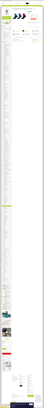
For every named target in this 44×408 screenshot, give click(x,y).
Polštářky (4, 98)
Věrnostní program (30, 22)
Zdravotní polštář (5, 131)
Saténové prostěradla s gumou (6, 117)
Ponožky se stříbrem (5, 172)
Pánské (4, 239)
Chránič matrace (5, 122)
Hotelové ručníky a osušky (6, 68)
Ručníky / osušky (4, 56)
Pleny (3, 135)
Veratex (4, 103)
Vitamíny (4, 39)
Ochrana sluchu (4, 236)
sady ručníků (4, 64)
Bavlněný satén (4, 80)
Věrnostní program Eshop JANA (30, 385)
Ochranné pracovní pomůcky (6, 250)
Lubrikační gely (4, 278)
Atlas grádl (4, 107)
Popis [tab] (13, 37)
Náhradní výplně (5, 129)
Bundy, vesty (4, 210)
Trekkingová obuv (5, 262)
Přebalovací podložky (5, 142)
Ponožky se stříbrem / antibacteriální (7, 181)
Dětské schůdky (5, 146)
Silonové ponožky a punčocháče (6, 173)
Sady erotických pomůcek (6, 281)
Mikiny (4, 203)
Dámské (4, 240)
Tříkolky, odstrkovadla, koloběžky (6, 169)
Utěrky (4, 57)
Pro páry (4, 277)
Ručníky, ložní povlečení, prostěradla (7, 28)
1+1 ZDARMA (4, 32)
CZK (38, 1)
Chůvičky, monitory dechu (6, 160)
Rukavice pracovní (5, 237)
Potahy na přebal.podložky (6, 147)
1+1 (3, 29)
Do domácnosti (4, 267)
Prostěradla (4, 108)
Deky (3, 37)
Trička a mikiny (4, 223)
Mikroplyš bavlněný (5, 89)
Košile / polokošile (5, 199)
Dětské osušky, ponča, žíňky (6, 145)
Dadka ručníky (4, 70)
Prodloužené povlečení (5, 95)
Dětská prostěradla (5, 124)
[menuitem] (3, 5)
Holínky (4, 264)
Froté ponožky (5, 187)
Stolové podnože (4, 252)
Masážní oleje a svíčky (5, 279)
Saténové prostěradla (5, 116)
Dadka (4, 120)
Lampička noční (4, 159)
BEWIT (4, 43)
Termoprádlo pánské (5, 197)
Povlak (4, 104)
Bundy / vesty (4, 198)
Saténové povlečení (5, 84)
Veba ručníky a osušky (5, 71)
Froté (3, 110)
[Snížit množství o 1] (30, 19)
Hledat (27, 3)
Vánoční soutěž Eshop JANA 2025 (22, 379)
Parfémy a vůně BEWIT (5, 46)
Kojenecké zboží (4, 134)
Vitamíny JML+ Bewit (5, 41)
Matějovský (4, 118)
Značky (3, 282)
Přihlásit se (4, 348)
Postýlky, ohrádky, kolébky (6, 155)
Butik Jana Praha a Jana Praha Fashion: (30, 392)
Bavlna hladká (4, 79)
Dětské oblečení (5, 212)
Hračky (3, 266)
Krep (3, 81)
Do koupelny (4, 269)
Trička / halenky (5, 202)
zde (24, 404)
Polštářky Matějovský (5, 105)
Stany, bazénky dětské (5, 161)
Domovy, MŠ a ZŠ (4, 253)
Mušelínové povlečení (5, 91)
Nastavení (13, 406)
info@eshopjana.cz (15, 376)
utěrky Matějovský (5, 58)
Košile (4, 209)
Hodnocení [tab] (17, 37)
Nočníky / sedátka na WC (6, 143)
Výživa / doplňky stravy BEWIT (6, 55)
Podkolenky (4, 186)
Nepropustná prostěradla (6, 123)
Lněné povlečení (5, 93)
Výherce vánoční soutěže (22, 376)
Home (3, 273)
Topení (28, 382)
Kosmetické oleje (5, 54)
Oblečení (4, 38)
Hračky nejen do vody (5, 149)
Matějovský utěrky (5, 76)
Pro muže (4, 276)
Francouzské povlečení (5, 94)
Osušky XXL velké (5, 63)
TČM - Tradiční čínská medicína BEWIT (7, 45)
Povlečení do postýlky (5, 97)
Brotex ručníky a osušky (5, 69)
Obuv (3, 249)
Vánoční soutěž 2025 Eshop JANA (30, 391)
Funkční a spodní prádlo (5, 248)
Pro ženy (4, 275)
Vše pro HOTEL (4, 251)
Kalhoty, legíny (5, 215)
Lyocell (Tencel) (5, 92)
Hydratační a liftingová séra (6, 52)
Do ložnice (4, 268)
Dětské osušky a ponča (5, 67)
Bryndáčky (4, 136)
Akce (3, 27)
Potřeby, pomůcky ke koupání (6, 148)
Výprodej (4, 31)
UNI (3, 226)
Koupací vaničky (5, 144)
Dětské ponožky (5, 176)
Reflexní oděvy (4, 234)
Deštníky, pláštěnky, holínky (6, 168)
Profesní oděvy (4, 235)
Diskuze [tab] (20, 37)
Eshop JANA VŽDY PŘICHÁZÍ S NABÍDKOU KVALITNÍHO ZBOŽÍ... (15, 379)
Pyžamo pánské (5, 195)
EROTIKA (3, 274)
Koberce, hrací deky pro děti (6, 158)
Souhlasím (31, 404)
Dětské (4, 241)
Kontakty (16, 1)
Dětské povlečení (5, 96)
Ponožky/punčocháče (5, 171)
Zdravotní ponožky (5, 188)
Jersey (4, 111)
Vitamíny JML (4, 42)
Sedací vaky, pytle (5, 157)
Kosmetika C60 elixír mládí (6, 51)
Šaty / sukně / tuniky (5, 201)
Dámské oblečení (5, 200)
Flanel (3, 82)
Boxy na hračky (4, 162)
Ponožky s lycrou (5, 177)
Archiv (21, 385)
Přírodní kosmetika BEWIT (6, 50)
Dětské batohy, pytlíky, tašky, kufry (7, 164)
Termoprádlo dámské (5, 208)
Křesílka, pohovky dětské (6, 156)
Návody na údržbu (29, 380)
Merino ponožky (5, 189)
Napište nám (26, 1)
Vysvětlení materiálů (29, 381)
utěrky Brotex (4, 59)
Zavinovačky (4, 137)
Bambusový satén (5, 83)
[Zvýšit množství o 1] (30, 18)
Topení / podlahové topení (5, 265)
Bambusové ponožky (5, 183)
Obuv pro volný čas (5, 263)
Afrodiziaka (4, 280)
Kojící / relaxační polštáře (5, 151)
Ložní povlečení (4, 77)
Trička (4, 213)
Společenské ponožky (5, 184)
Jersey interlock (5, 109)
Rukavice (4, 229)
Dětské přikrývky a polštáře (6, 130)
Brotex (4, 119)
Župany (4, 72)
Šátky (3, 228)
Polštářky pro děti (5, 132)
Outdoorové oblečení (5, 260)
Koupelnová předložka (5, 66)
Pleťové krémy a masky (6, 53)
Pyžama (4, 221)
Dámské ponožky (5, 174)
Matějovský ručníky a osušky (6, 65)
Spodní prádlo (4, 196)
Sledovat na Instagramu (7, 370)
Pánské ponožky (5, 175)
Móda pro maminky (5, 211)
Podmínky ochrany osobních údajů (30, 383)
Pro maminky (4, 150)
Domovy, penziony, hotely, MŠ (6, 78)
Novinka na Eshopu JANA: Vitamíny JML (22, 382)
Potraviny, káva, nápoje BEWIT (6, 44)
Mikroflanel (4, 90)
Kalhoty (4, 247)
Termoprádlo (4, 225)
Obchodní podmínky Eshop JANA (30, 387)
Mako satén (4, 85)
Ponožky (4, 194)
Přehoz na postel (5, 106)
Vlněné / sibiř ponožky (5, 190)
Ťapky (4, 185)
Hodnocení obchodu (21, 1)
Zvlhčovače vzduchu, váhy (6, 163)
